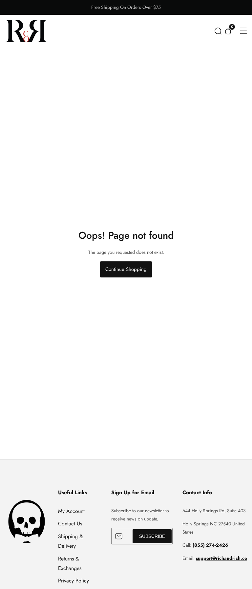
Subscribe (152, 536)
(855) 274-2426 (210, 545)
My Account (71, 511)
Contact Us (70, 523)
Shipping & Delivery (70, 541)
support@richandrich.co (221, 558)
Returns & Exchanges (69, 563)
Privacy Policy (73, 580)
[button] (218, 31)
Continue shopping (126, 269)
